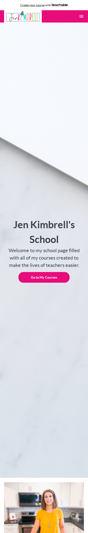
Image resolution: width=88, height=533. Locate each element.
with (36, 5)
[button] (81, 16)
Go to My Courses (44, 277)
